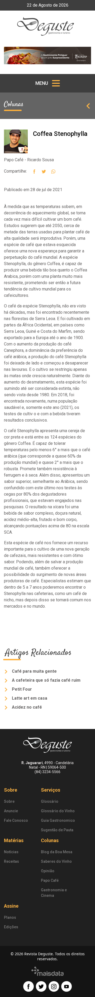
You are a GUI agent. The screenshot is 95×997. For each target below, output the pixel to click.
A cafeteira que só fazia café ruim (45, 680)
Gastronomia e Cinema (54, 893)
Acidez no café (26, 707)
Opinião (47, 871)
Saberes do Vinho (56, 861)
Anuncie (11, 811)
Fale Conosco (16, 820)
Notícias (11, 852)
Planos (10, 917)
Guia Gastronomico (58, 820)
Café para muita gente (34, 671)
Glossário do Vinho (58, 811)
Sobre (9, 801)
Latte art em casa (29, 698)
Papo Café (50, 880)
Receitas (11, 861)
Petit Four (21, 689)
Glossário (49, 801)
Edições (11, 927)
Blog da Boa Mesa (56, 852)
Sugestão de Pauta (57, 830)
